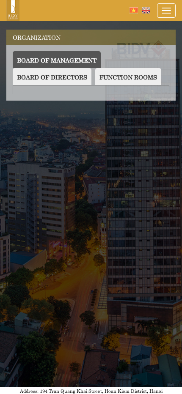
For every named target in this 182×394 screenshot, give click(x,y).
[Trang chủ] (13, 10)
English (146, 10)
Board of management (59, 59)
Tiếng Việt (134, 10)
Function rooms (128, 76)
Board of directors (52, 76)
